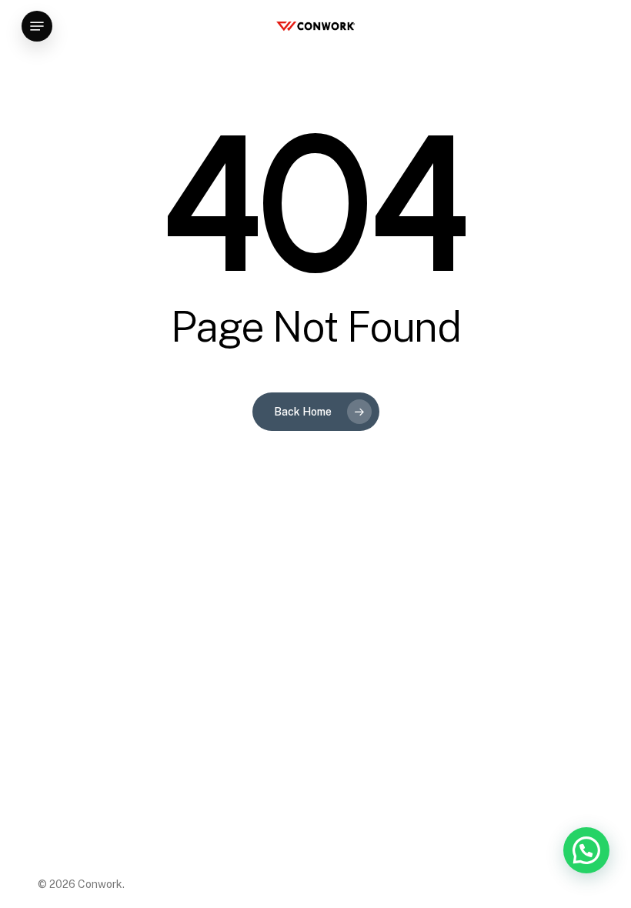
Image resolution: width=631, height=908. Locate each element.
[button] (37, 26)
